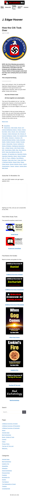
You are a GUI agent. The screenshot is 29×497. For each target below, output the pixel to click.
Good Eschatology (7, 470)
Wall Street (5, 168)
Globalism (4, 468)
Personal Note (6, 473)
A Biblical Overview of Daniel (10, 423)
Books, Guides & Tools (14, 7)
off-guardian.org (12, 154)
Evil (18, 136)
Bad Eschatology (6, 435)
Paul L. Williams (11, 158)
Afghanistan (7, 127)
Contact (26, 7)
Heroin (4, 144)
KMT (3, 150)
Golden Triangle (20, 142)
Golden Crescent (10, 142)
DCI (18, 134)
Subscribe (8, 7)
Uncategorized (6, 488)
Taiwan (12, 166)
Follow (3, 441)
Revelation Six (6, 477)
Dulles (14, 136)
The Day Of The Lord (7, 446)
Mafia (13, 150)
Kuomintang (8, 150)
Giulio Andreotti (20, 140)
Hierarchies (9, 144)
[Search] (24, 412)
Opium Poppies (22, 156)
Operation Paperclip (7, 156)
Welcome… (5, 448)
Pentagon (4, 160)
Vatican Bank (23, 166)
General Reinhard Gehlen (9, 140)
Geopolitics (7, 125)
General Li (11, 138)
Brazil (19, 127)
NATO (3, 152)
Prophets (4, 475)
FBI (3, 138)
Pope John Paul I (12, 160)
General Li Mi (18, 138)
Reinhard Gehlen (7, 162)
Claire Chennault (12, 134)
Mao (17, 150)
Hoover (15, 144)
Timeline (4, 486)
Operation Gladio (21, 154)
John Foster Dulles (19, 148)
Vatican (17, 166)
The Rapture (5, 482)
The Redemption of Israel (9, 484)
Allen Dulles (14, 127)
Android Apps (20, 7)
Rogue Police (16, 162)
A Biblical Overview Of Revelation (11, 426)
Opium (15, 156)
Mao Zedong (22, 150)
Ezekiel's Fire (23, 136)
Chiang (19, 129)
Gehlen (6, 138)
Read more (5, 121)
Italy (3, 148)
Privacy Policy (5, 444)
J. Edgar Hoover (9, 148)
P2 (5, 158)
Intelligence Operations (18, 146)
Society (4, 479)
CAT (23, 127)
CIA (17, 131)
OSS (3, 158)
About (3, 430)
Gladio (4, 142)
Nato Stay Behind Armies (12, 152)
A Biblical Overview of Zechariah (11, 428)
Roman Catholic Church (16, 164)
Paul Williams (19, 158)
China (9, 131)
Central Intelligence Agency (9, 129)
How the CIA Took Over (11, 29)
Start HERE (2, 7)
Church (13, 131)
